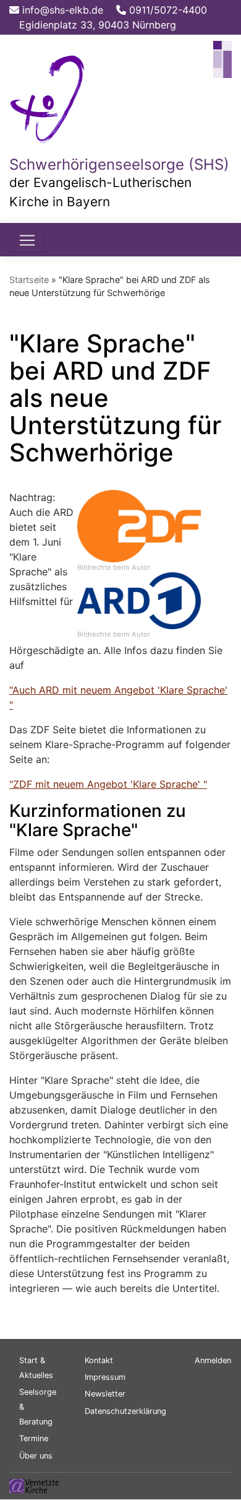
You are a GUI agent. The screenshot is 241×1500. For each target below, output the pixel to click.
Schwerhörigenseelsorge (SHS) (119, 164)
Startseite (29, 279)
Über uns (36, 1455)
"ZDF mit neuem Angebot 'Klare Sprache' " (108, 784)
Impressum (105, 1377)
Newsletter (105, 1393)
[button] (139, 525)
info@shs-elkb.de (61, 10)
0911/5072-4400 (166, 10)
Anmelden (213, 1360)
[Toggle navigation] (27, 240)
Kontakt (99, 1360)
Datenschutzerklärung (125, 1411)
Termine (33, 1438)
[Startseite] (48, 97)
